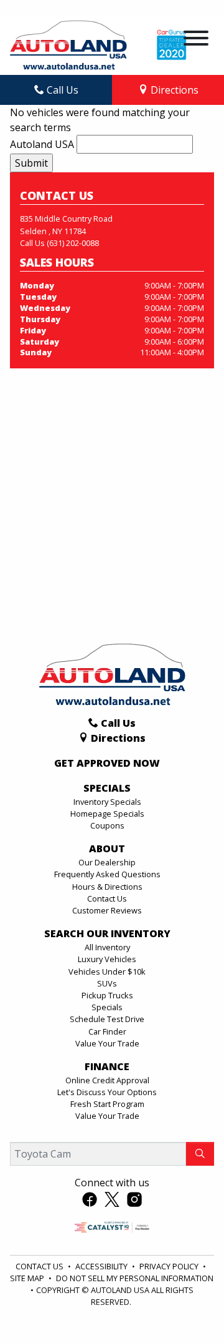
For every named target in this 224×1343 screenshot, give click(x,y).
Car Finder (107, 1031)
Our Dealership (107, 862)
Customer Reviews (107, 910)
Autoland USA (42, 144)
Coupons (107, 825)
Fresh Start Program (107, 1103)
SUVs (107, 983)
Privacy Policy (169, 1266)
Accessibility (102, 1266)
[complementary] (186, 1305)
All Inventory (107, 947)
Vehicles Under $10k (107, 971)
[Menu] (196, 40)
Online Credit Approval (107, 1080)
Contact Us (107, 898)
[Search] (200, 1154)
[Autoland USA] (68, 44)
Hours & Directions (107, 886)
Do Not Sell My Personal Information (134, 1278)
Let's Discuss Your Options (107, 1092)
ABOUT (107, 849)
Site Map (28, 1278)
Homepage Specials (107, 813)
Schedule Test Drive (107, 1019)
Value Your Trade (107, 1043)
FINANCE (107, 1067)
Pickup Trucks (107, 995)
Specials (107, 1007)
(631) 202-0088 (73, 242)
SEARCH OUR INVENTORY (107, 934)
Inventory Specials (107, 801)
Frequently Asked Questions (107, 874)
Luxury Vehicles (107, 959)
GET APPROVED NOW (107, 763)
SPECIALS (107, 788)
